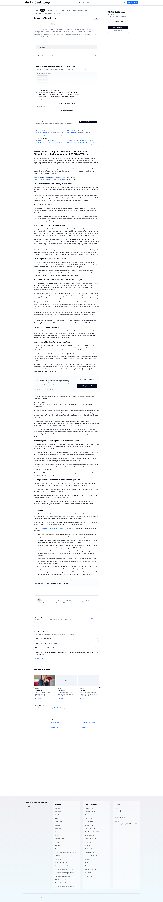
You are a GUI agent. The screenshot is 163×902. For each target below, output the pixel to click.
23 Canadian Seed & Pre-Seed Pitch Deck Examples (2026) (80, 144)
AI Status (88, 862)
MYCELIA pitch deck (71, 132)
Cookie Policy (89, 818)
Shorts (62, 10)
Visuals (74, 10)
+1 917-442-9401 (120, 818)
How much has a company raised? (66, 852)
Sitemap (87, 845)
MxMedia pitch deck (71, 131)
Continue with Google (68, 103)
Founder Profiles (48, 13)
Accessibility (89, 842)
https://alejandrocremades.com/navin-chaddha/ (49, 179)
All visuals (58, 828)
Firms (57, 842)
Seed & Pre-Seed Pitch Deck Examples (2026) (46, 140)
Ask (86, 10)
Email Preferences (91, 839)
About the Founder (91, 869)
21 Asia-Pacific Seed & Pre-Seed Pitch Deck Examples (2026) (50, 144)
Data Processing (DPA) (92, 832)
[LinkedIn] (29, 806)
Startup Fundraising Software (64, 869)
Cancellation (89, 822)
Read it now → (38, 698)
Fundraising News (61, 879)
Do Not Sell (88, 849)
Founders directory (59, 708)
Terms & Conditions (91, 811)
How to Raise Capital (61, 862)
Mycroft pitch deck (71, 136)
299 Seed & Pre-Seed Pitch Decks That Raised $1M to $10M (50, 142)
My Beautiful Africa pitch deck (43, 132)
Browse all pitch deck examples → (88, 122)
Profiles (68, 10)
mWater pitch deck (71, 129)
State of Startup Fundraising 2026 (60, 725)
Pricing (89, 2)
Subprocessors (90, 835)
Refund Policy (89, 825)
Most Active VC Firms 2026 (89, 722)
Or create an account (66, 110)
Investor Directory (87, 727)
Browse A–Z (59, 856)
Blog (56, 832)
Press (86, 866)
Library (36, 10)
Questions (80, 10)
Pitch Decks (49, 10)
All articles (38, 708)
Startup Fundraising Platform (64, 873)
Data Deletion (89, 852)
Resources (81, 2)
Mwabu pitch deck (40, 129)
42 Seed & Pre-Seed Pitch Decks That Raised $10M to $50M (81, 140)
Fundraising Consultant (62, 876)
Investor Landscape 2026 (58, 722)
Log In (123, 2)
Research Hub (55, 727)
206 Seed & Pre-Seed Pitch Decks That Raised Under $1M (80, 142)
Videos (56, 10)
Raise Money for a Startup (63, 866)
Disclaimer (88, 815)
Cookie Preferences (91, 856)
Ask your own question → (40, 658)
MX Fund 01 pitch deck (41, 131)
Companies (58, 849)
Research (58, 859)
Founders (58, 845)
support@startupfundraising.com (125, 811)
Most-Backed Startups (88, 725)
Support (87, 859)
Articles (42, 10)
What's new (88, 876)
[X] (25, 806)
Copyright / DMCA (90, 828)
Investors (58, 835)
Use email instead (40, 106)
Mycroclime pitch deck (41, 136)
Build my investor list (87, 386)
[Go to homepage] (37, 3)
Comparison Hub (71, 708)
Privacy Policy (89, 808)
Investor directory (48, 708)
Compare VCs (59, 839)
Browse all (88, 873)
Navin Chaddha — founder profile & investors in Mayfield (51, 583)
